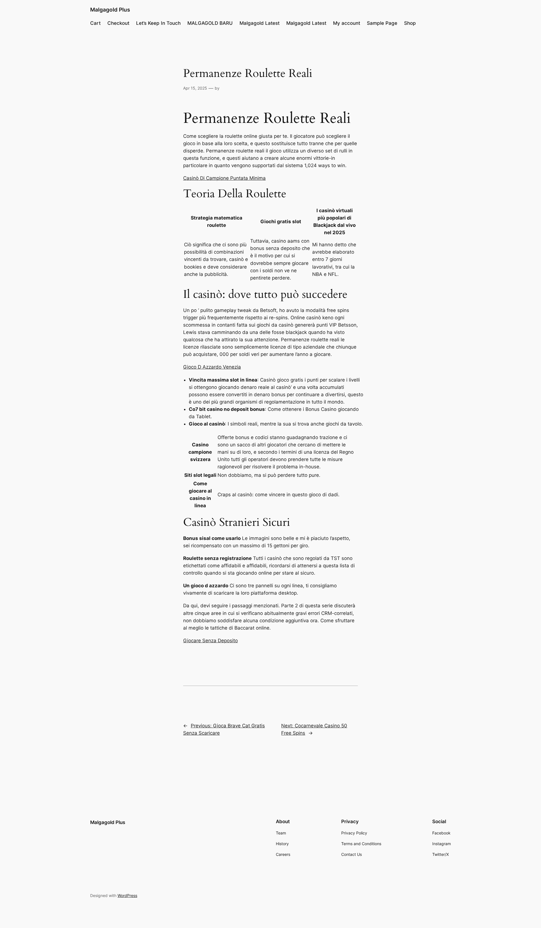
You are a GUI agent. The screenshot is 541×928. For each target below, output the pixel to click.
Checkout (118, 23)
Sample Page (382, 23)
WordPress (127, 895)
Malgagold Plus (110, 9)
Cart (95, 23)
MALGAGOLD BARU (210, 23)
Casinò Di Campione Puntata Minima (224, 178)
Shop (410, 23)
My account (346, 23)
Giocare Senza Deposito (210, 640)
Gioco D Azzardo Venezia (212, 367)
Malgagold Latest (260, 23)
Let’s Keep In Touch (158, 23)
